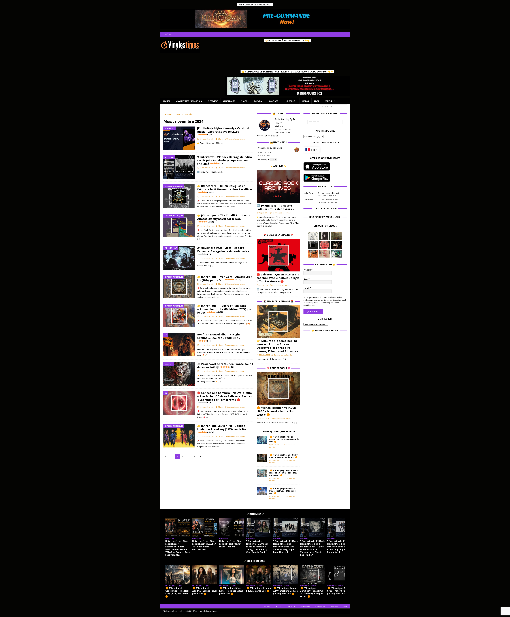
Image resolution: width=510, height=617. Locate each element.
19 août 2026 (275, 496)
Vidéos (305, 101)
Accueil (166, 101)
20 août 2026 (275, 460)
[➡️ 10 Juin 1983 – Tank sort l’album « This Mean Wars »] (278, 186)
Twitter (278, 606)
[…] (222, 143)
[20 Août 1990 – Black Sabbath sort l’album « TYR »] (336, 236)
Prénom (308, 270)
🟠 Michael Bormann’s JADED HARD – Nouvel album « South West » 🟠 (277, 411)
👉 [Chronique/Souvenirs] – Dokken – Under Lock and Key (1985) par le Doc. (222, 428)
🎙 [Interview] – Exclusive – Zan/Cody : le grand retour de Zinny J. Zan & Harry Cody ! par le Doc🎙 (257, 547)
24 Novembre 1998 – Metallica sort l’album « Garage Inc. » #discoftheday (223, 250)
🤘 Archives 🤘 (278, 166)
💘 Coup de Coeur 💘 (278, 368)
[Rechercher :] (333, 106)
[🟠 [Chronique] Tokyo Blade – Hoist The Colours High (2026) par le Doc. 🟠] (262, 473)
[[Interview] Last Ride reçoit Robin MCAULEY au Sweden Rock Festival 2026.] (204, 527)
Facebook (266, 606)
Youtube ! (330, 101)
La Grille (290, 101)
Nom (306, 279)
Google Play (320, 606)
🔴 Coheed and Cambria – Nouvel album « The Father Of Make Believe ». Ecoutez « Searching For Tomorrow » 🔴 (224, 397)
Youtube (334, 606)
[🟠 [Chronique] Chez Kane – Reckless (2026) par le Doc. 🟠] (231, 574)
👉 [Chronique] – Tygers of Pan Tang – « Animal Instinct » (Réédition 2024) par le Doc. (224, 309)
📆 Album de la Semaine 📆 (278, 301)
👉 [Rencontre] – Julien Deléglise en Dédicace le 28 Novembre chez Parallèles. (225, 189)
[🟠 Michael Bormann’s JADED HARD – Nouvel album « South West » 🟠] (278, 388)
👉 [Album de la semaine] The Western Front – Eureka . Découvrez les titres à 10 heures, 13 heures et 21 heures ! (278, 346)
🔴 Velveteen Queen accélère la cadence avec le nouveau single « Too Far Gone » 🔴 (278, 278)
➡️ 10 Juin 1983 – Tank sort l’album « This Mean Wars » (275, 207)
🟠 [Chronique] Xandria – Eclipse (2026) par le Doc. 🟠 (204, 591)
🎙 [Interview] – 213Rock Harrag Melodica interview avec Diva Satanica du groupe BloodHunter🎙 (285, 547)
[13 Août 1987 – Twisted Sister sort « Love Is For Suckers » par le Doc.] (324, 254)
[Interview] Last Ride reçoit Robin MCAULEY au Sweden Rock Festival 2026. (204, 545)
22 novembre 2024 (207, 284)
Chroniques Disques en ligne (278, 431)
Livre (316, 101)
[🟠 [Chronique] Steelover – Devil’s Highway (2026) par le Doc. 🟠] (262, 491)
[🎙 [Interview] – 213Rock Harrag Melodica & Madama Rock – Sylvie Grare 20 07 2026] (312, 527)
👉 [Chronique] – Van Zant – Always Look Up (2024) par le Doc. (224, 278)
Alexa (345, 606)
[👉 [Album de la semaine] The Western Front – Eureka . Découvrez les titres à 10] (278, 321)
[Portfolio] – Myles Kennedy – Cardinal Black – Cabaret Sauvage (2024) (223, 131)
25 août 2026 (275, 445)
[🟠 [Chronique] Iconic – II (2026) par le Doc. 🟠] (258, 574)
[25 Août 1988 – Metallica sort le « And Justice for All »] (313, 236)
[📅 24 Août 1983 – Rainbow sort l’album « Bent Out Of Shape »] (324, 236)
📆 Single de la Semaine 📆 (278, 234)
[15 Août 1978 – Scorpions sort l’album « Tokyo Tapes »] (336, 245)
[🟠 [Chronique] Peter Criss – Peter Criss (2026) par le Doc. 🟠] (339, 574)
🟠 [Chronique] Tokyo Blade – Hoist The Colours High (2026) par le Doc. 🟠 (283, 472)
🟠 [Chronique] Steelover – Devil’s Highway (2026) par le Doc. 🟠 (282, 490)
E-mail (307, 288)
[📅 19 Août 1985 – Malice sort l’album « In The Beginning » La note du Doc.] (313, 245)
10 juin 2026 (263, 213)
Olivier (220, 139)
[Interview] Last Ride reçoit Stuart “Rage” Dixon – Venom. (230, 544)
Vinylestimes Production (189, 101)
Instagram (291, 606)
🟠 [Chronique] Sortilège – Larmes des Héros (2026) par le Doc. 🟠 (284, 439)
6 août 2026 (263, 285)
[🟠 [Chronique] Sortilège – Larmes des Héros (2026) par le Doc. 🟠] (262, 440)
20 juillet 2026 (264, 355)
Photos (244, 101)
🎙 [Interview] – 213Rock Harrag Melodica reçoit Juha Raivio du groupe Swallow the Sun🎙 (224, 160)
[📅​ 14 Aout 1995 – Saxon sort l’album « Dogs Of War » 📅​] (313, 254)
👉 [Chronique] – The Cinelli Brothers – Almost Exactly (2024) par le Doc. (223, 218)
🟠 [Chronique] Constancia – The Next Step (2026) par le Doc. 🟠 (177, 592)
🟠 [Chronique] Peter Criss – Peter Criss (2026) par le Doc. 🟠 (338, 591)
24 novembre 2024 (207, 196)
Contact (273, 101)
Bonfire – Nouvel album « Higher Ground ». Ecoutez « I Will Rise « (219, 337)
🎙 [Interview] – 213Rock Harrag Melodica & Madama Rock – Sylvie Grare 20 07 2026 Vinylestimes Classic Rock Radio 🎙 (312, 548)
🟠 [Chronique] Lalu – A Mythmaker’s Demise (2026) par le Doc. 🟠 (285, 591)
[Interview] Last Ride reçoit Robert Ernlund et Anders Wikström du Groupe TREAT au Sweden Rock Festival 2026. (177, 548)
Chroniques (229, 101)
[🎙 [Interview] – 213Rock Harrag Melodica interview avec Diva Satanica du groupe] (285, 527)
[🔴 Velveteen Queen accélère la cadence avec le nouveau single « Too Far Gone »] (278, 255)
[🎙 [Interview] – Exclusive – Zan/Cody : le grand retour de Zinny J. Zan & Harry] (258, 527)
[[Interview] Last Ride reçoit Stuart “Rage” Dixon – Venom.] (231, 527)
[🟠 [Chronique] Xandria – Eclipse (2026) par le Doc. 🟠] (204, 574)
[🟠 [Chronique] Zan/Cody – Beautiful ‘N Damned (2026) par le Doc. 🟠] (312, 574)
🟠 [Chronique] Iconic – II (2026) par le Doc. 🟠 (258, 589)
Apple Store (305, 606)
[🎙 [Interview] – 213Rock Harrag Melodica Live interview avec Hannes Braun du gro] (339, 527)
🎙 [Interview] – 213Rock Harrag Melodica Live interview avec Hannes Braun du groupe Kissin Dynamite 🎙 (339, 547)
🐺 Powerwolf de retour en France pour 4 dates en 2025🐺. (225, 365)
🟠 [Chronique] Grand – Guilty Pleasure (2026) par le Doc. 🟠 (283, 456)
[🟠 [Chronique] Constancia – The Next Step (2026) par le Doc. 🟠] (177, 574)
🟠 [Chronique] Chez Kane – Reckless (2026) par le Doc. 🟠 (231, 591)
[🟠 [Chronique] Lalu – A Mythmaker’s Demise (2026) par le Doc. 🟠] (285, 574)
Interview (212, 101)
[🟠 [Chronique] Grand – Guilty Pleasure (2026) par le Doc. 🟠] (262, 458)
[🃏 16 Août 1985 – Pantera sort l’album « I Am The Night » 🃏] (324, 245)
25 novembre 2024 (207, 139)
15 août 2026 (264, 418)
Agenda (258, 101)
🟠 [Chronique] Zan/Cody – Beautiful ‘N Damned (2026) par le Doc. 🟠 (311, 592)
